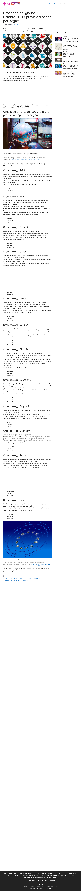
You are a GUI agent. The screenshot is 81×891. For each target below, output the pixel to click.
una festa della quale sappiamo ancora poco (25, 160)
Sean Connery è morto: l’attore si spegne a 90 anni (18, 580)
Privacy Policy (40, 888)
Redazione (32, 888)
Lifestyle (62, 4)
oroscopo (7, 576)
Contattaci (52, 880)
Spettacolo (52, 4)
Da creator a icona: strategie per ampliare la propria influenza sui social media (70, 66)
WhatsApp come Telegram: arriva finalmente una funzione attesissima (70, 54)
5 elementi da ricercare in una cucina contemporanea (70, 60)
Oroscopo (73, 4)
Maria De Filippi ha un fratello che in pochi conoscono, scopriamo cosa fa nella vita (71, 40)
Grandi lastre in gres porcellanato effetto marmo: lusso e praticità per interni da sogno (70, 47)
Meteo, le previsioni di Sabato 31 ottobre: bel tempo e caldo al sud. (22, 578)
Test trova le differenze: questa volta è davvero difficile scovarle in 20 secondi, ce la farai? (69, 74)
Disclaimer (49, 888)
